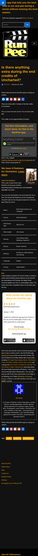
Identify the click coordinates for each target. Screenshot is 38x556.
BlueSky (4, 379)
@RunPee (21, 376)
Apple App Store (13, 329)
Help (2, 470)
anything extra (28, 438)
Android (30, 18)
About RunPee (6, 463)
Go (27, 24)
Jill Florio (7, 84)
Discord (29, 376)
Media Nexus (5, 467)
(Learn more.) (23, 148)
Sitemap (4, 480)
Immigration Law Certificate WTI (11, 483)
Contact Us (5, 473)
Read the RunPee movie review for (16, 160)
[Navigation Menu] (34, 43)
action (9, 438)
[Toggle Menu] (3, 2)
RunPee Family (6, 476)
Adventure (17, 438)
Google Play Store (24, 329)
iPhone (25, 18)
